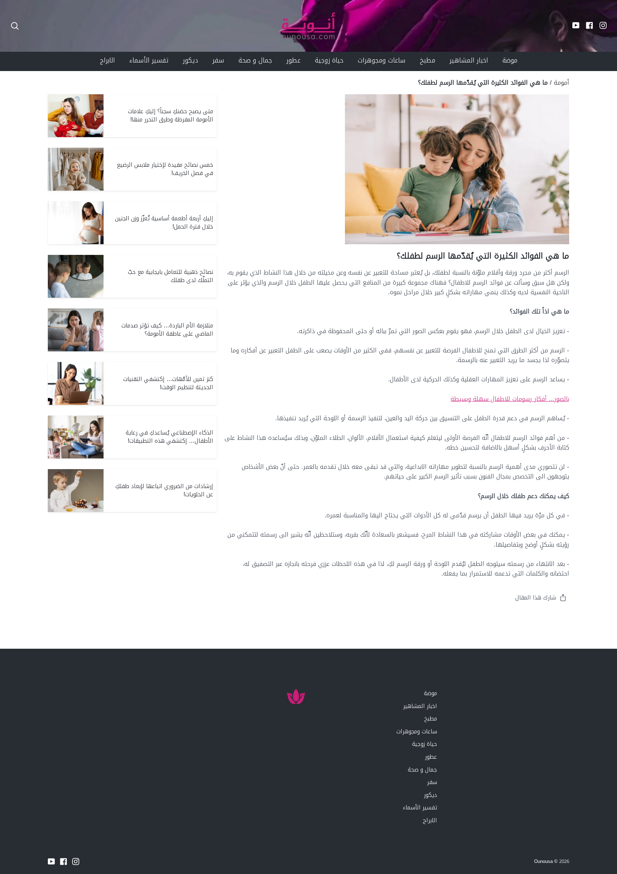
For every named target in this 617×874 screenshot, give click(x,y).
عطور (431, 756)
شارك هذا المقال (535, 597)
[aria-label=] (14, 26)
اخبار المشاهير (420, 706)
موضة (430, 693)
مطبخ (430, 718)
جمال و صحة (422, 769)
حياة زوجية (424, 743)
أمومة (561, 82)
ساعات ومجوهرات (416, 731)
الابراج (430, 820)
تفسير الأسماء (420, 807)
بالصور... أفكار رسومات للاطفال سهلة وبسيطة (510, 399)
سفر (432, 782)
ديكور (430, 794)
